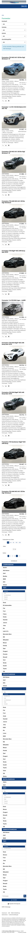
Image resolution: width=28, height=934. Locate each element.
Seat (4, 660)
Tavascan (6, 597)
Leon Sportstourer (7, 595)
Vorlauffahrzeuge (9, 674)
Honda (4, 617)
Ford (4, 611)
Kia (4, 628)
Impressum (4, 913)
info (3, 15)
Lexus (4, 733)
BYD (4, 582)
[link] (3, 101)
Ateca (5, 844)
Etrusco (5, 855)
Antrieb (4, 33)
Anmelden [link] (14, 900)
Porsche (5, 654)
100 (16, 542)
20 (10, 542)
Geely (4, 716)
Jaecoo (5, 622)
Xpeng (4, 776)
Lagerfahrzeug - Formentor (14, 78)
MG (4, 637)
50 (13, 542)
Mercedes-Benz (7, 634)
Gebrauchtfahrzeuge (10, 829)
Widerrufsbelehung (15, 913)
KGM (4, 727)
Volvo (4, 770)
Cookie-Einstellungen (13, 914)
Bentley (5, 576)
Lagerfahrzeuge (8, 564)
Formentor (6, 591)
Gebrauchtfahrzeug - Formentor (14, 125)
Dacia (4, 602)
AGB (9, 913)
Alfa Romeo (6, 570)
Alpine (4, 782)
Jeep (4, 625)
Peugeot (5, 651)
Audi (4, 573)
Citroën (5, 585)
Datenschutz (5, 914)
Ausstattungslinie (6, 39)
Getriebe (4, 27)
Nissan (5, 642)
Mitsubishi (6, 640)
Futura (4, 614)
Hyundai (5, 619)
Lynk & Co (5, 631)
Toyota (5, 668)
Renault (5, 657)
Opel (4, 648)
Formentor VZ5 (7, 696)
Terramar (6, 599)
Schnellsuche (14, 560)
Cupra (4, 587)
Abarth (5, 567)
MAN (4, 736)
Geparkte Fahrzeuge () (14, 903)
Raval (5, 799)
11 (19, 556)
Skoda (4, 663)
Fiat (4, 608)
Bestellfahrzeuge (9, 779)
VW (4, 671)
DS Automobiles (7, 605)
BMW (4, 579)
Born (5, 692)
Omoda (5, 645)
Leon (5, 593)
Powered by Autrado (22, 932)
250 (20, 542)
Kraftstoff (4, 21)
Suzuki (5, 665)
